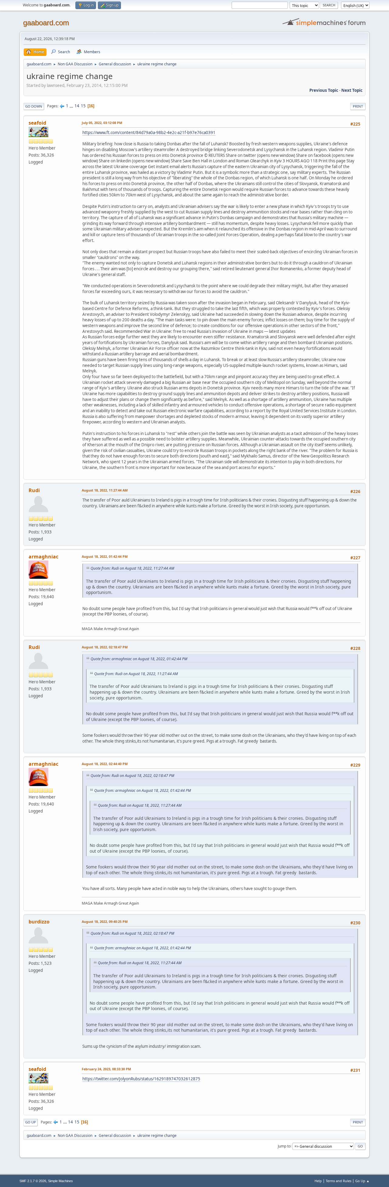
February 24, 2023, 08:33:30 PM (106, 1069)
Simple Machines (60, 1181)
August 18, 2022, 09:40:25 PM (105, 921)
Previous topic (323, 90)
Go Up (30, 1122)
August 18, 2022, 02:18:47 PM (105, 647)
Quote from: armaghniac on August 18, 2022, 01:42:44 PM (139, 658)
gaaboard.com (46, 23)
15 (83, 106)
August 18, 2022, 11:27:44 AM (105, 490)
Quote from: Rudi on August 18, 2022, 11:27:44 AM (132, 568)
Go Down (33, 106)
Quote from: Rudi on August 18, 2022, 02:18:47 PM (132, 775)
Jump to (284, 1145)
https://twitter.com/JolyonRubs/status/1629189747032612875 (141, 1079)
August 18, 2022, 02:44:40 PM (105, 763)
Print (358, 106)
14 (76, 106)
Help (318, 1180)
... (72, 106)
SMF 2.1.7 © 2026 (32, 1181)
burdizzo (39, 921)
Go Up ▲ (362, 1180)
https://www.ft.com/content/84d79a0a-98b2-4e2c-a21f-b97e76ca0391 (148, 132)
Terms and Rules (338, 1180)
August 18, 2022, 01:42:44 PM (105, 556)
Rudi (34, 490)
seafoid (37, 122)
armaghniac (43, 556)
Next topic (352, 90)
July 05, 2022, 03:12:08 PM (102, 122)
